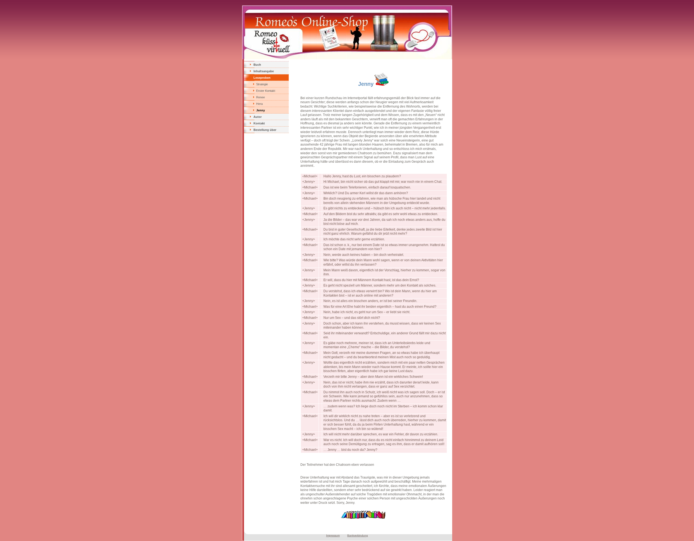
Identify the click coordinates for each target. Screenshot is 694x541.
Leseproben (262, 77)
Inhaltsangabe (263, 71)
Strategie (262, 84)
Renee (260, 97)
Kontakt (259, 123)
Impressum (333, 535)
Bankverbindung (357, 535)
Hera (259, 103)
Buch (257, 64)
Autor (257, 116)
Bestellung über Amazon (264, 130)
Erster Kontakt (265, 90)
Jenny (260, 110)
